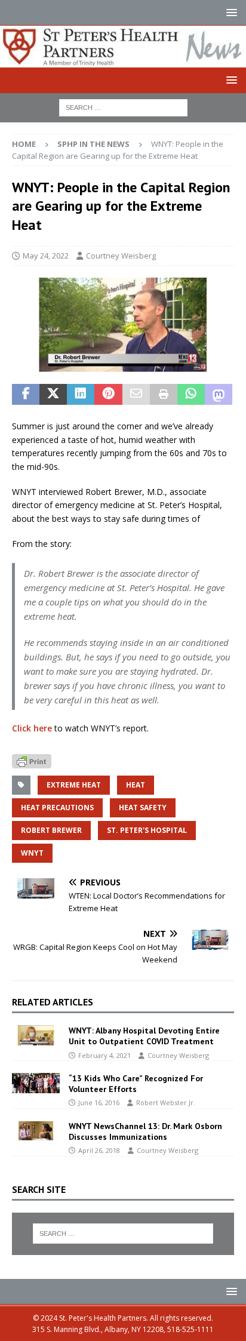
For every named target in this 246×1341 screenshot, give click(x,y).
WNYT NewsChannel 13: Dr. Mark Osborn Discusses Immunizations (145, 1131)
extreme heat (74, 785)
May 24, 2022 (46, 255)
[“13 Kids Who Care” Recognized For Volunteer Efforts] (36, 1083)
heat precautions (57, 807)
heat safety (143, 807)
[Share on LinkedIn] (80, 394)
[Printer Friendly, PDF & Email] (31, 760)
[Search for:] (123, 106)
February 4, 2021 (104, 1055)
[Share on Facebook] (25, 394)
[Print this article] (163, 394)
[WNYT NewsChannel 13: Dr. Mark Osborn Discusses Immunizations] (36, 1131)
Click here (32, 728)
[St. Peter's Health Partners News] (123, 60)
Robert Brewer (51, 830)
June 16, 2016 (98, 1102)
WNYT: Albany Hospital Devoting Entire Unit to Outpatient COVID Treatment (144, 1036)
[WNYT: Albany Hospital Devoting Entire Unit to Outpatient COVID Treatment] (36, 1035)
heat (135, 785)
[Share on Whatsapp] (191, 394)
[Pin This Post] (108, 394)
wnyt (32, 853)
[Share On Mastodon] (218, 394)
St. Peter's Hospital (147, 830)
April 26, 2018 (99, 1150)
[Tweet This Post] (53, 394)
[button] (229, 12)
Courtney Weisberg (121, 255)
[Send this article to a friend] (136, 394)
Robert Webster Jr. (165, 1102)
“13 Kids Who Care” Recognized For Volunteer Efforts (136, 1083)
